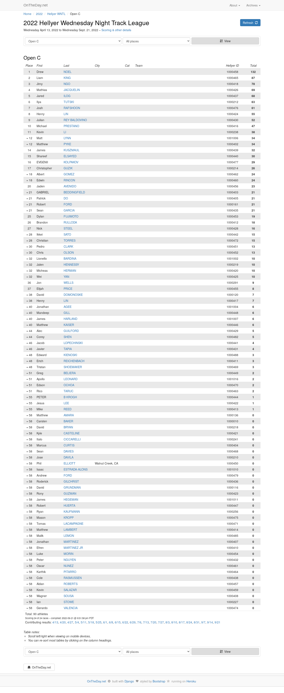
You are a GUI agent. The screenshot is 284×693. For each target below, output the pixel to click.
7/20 (153, 622)
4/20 (63, 622)
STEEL (68, 228)
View (227, 41)
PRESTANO (71, 126)
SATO (67, 234)
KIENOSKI (70, 355)
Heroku (191, 681)
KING (67, 78)
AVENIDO (70, 186)
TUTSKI (69, 102)
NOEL (68, 72)
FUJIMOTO (71, 216)
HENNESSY (71, 264)
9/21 (217, 622)
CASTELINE (72, 433)
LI (65, 132)
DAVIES (69, 451)
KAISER (69, 325)
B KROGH (70, 397)
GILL (67, 313)
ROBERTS (71, 584)
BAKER (68, 421)
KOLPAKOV (71, 162)
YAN (66, 276)
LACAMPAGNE (73, 523)
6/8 (111, 622)
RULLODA (70, 222)
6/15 (118, 622)
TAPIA (68, 349)
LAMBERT (70, 529)
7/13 (146, 622)
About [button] (234, 5)
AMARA (69, 415)
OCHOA (69, 385)
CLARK (68, 246)
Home (27, 14)
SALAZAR (70, 590)
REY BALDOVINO (75, 120)
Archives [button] (252, 5)
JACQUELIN (72, 90)
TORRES (69, 240)
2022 (39, 14)
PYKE (67, 144)
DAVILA (68, 457)
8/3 (167, 622)
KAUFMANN (72, 511)
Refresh (249, 23)
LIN (66, 114)
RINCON (69, 180)
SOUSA (69, 596)
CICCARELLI (72, 439)
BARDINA (70, 258)
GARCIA (69, 210)
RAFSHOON (72, 108)
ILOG (67, 96)
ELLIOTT (69, 463)
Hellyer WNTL (56, 14)
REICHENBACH (74, 361)
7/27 (161, 622)
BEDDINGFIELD (74, 192)
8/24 (189, 622)
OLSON (69, 252)
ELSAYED (70, 156)
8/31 (197, 622)
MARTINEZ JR (73, 548)
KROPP (69, 517)
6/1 (105, 622)
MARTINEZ (71, 541)
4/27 (70, 622)
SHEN (68, 337)
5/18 (91, 622)
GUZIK (68, 168)
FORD (68, 204)
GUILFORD (71, 331)
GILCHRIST (71, 481)
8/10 (174, 622)
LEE (66, 403)
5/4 (77, 622)
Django (129, 681)
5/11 (83, 622)
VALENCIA (71, 608)
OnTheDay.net (36, 5)
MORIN (68, 554)
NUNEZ (69, 566)
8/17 (182, 622)
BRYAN (68, 427)
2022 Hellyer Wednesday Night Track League (86, 22)
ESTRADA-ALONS (76, 469)
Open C (32, 57)
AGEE (68, 307)
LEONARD (71, 379)
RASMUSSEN (73, 578)
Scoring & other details (116, 30)
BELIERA (70, 373)
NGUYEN (70, 560)
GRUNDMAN (72, 487)
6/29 (133, 622)
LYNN (67, 138)
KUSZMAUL (71, 150)
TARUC (68, 391)
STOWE (69, 602)
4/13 (55, 622)
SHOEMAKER (73, 367)
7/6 (139, 622)
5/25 (98, 622)
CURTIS (69, 445)
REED (68, 409)
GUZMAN (70, 493)
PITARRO (70, 572)
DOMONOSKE (73, 294)
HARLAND (70, 319)
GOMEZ (69, 174)
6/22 (125, 622)
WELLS (68, 282)
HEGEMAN (71, 499)
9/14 (210, 622)
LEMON (69, 535)
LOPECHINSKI (73, 343)
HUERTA (69, 505)
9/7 (203, 622)
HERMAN (70, 270)
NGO (67, 84)
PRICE (68, 288)
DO (66, 198)
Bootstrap (159, 681)
